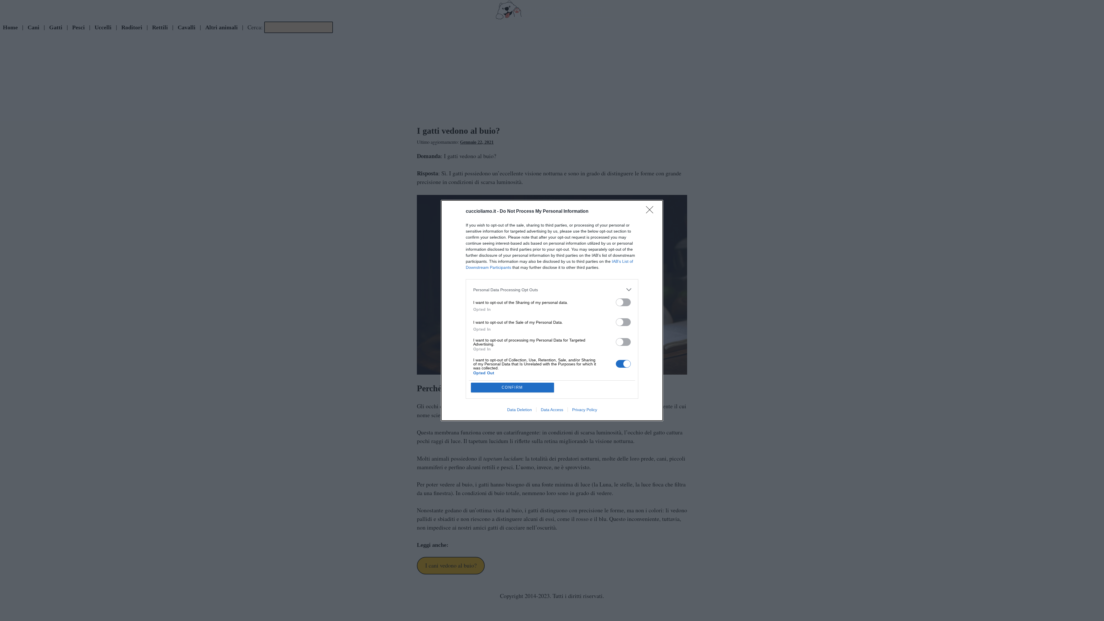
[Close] (651, 211)
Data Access (552, 409)
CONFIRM (512, 387)
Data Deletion (519, 409)
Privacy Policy (584, 409)
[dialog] (552, 310)
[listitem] (552, 290)
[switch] (623, 302)
